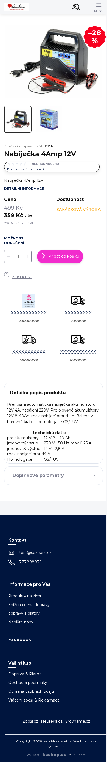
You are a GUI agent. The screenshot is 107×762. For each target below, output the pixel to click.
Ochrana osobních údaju (31, 691)
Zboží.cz (30, 721)
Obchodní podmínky (27, 682)
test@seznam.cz (35, 552)
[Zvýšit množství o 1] (27, 256)
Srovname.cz (77, 721)
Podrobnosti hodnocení (25, 169)
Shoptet (80, 754)
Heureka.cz (52, 721)
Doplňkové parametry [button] (38, 475)
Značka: (18, 146)
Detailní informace (24, 189)
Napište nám (20, 622)
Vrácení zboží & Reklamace (34, 700)
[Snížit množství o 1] (8, 256)
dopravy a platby (24, 613)
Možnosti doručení (14, 240)
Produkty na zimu (25, 595)
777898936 (30, 561)
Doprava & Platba (24, 674)
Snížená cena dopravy (29, 604)
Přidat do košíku (63, 256)
